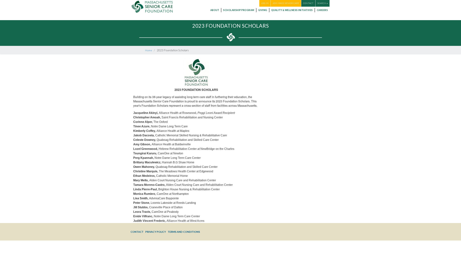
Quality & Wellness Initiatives (292, 10)
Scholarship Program (238, 10)
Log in (265, 3)
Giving (262, 10)
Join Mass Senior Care (285, 3)
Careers (322, 10)
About (214, 10)
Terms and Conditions (184, 231)
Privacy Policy (155, 231)
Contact (308, 3)
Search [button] (321, 3)
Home (148, 50)
